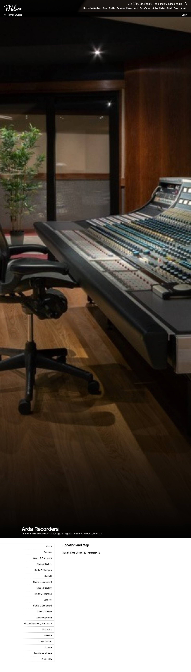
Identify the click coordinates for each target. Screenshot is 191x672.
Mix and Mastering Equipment (38, 623)
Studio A (48, 552)
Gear (105, 8)
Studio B (48, 575)
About (183, 8)
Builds (112, 8)
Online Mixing (158, 8)
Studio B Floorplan (43, 593)
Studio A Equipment (42, 558)
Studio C (48, 599)
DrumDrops (145, 8)
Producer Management (127, 8)
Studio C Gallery (44, 611)
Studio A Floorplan (43, 569)
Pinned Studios (14, 14)
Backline (48, 635)
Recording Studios (91, 8)
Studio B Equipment (42, 581)
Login (184, 14)
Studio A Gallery (44, 563)
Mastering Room (44, 617)
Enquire (48, 647)
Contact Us (46, 659)
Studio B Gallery (44, 587)
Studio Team (172, 8)
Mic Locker (47, 629)
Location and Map (43, 653)
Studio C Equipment (42, 605)
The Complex (45, 641)
